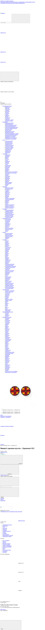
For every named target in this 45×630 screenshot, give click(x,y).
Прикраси (5, 186)
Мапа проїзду (3, 609)
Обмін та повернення (26, 2)
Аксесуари (5, 153)
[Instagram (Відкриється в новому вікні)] (27, 12)
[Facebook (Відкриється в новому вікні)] (9, 12)
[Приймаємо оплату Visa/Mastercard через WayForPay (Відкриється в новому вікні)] (11, 511)
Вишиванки (5, 121)
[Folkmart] (6, 509)
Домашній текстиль (7, 218)
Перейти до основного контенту (6, 0)
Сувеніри (5, 239)
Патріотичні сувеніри (7, 317)
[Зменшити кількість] (9, 481)
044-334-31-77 (3, 62)
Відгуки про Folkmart (7, 546)
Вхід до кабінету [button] (6, 540)
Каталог (2, 2)
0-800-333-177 (3, 32)
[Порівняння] (9, 76)
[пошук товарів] (21, 18)
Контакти (23, 3)
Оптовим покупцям (13, 3)
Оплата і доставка (18, 2)
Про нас (5, 2)
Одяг (4, 139)
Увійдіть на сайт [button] (3, 475)
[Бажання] (22, 86)
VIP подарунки (6, 289)
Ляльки (4, 232)
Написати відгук (3, 452)
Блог (8, 3)
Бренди (5, 3)
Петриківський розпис (7, 106)
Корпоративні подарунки (8, 311)
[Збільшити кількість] (9, 492)
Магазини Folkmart (10, 2)
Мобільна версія (21, 520)
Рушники (5, 208)
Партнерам (19, 3)
